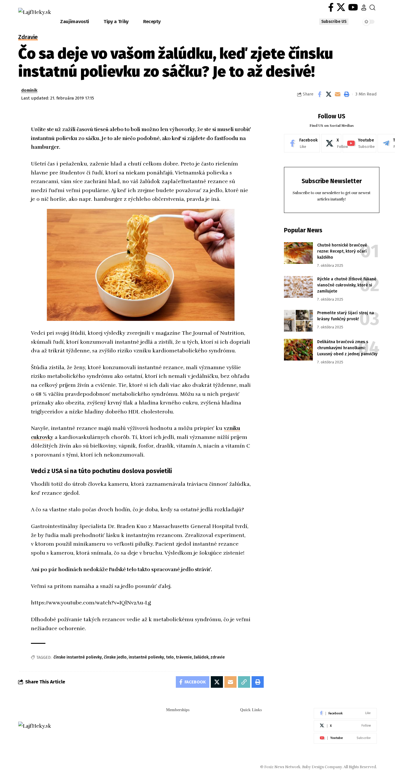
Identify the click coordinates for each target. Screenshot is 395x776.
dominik (29, 90)
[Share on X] (328, 94)
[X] (341, 7)
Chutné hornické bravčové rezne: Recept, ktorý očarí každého (342, 251)
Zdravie (28, 37)
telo (170, 657)
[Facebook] (331, 7)
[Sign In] (364, 7)
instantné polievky (146, 657)
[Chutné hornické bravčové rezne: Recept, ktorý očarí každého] (298, 253)
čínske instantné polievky (77, 657)
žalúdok (201, 657)
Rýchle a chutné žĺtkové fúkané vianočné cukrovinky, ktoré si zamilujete (346, 285)
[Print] (346, 94)
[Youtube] (359, 143)
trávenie (184, 657)
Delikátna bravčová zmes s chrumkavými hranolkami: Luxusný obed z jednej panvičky (347, 347)
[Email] (337, 94)
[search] (372, 7)
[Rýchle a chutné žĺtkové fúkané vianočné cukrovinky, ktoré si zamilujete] (298, 287)
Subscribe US (333, 21)
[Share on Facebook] (319, 94)
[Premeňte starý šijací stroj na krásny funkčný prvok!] (298, 321)
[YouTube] (353, 7)
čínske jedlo (115, 657)
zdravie (218, 657)
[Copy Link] (244, 682)
